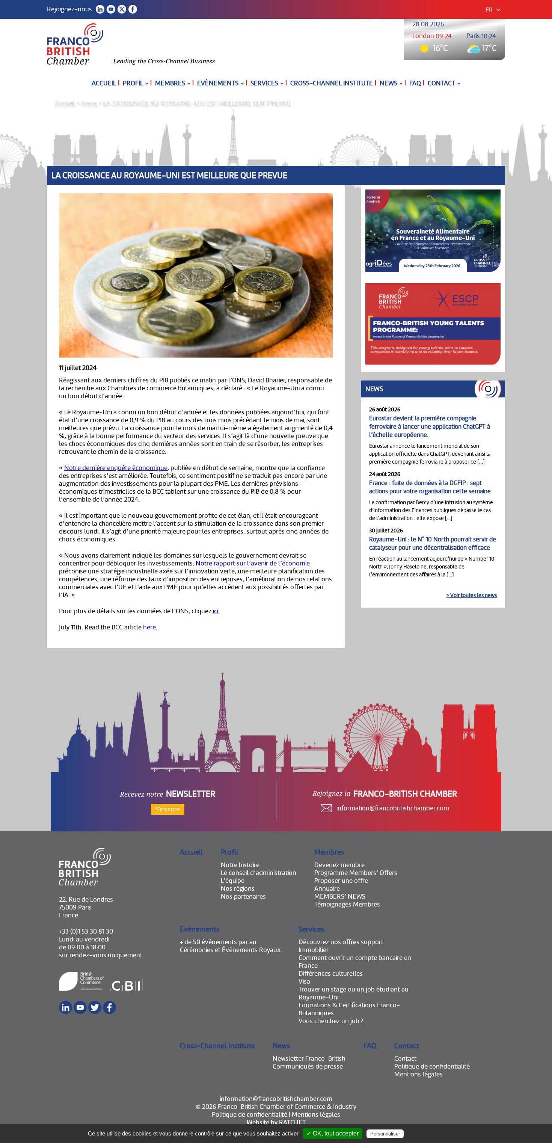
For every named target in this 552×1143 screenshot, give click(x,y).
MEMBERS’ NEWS (339, 896)
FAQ (415, 83)
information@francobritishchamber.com (392, 808)
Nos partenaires (243, 896)
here (149, 627)
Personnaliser (385, 1134)
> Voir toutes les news (471, 595)
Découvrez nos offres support (341, 942)
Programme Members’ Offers (355, 873)
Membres (170, 83)
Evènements (217, 83)
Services (264, 83)
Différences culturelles (331, 974)
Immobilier (314, 950)
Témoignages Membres (347, 904)
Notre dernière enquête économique (115, 468)
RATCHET (292, 1122)
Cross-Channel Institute (331, 83)
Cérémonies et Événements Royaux (230, 950)
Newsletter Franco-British (309, 1059)
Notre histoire (240, 865)
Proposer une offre (341, 881)
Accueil (104, 83)
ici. (215, 611)
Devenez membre (339, 865)
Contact (441, 83)
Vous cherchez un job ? (331, 1021)
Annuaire (327, 889)
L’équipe (232, 881)
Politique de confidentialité (432, 1066)
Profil (133, 83)
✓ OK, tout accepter (332, 1133)
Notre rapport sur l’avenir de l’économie (253, 563)
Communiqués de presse (308, 1066)
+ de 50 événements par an (218, 942)
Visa (304, 981)
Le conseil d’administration (258, 873)
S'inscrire (167, 809)
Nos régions (238, 889)
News (388, 83)
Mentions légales (418, 1074)
